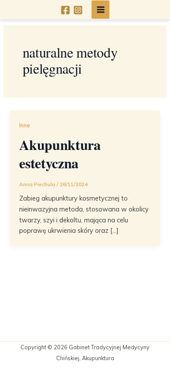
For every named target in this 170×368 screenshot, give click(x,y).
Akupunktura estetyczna (59, 153)
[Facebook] (65, 10)
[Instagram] (78, 10)
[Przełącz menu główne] (101, 9)
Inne (24, 125)
